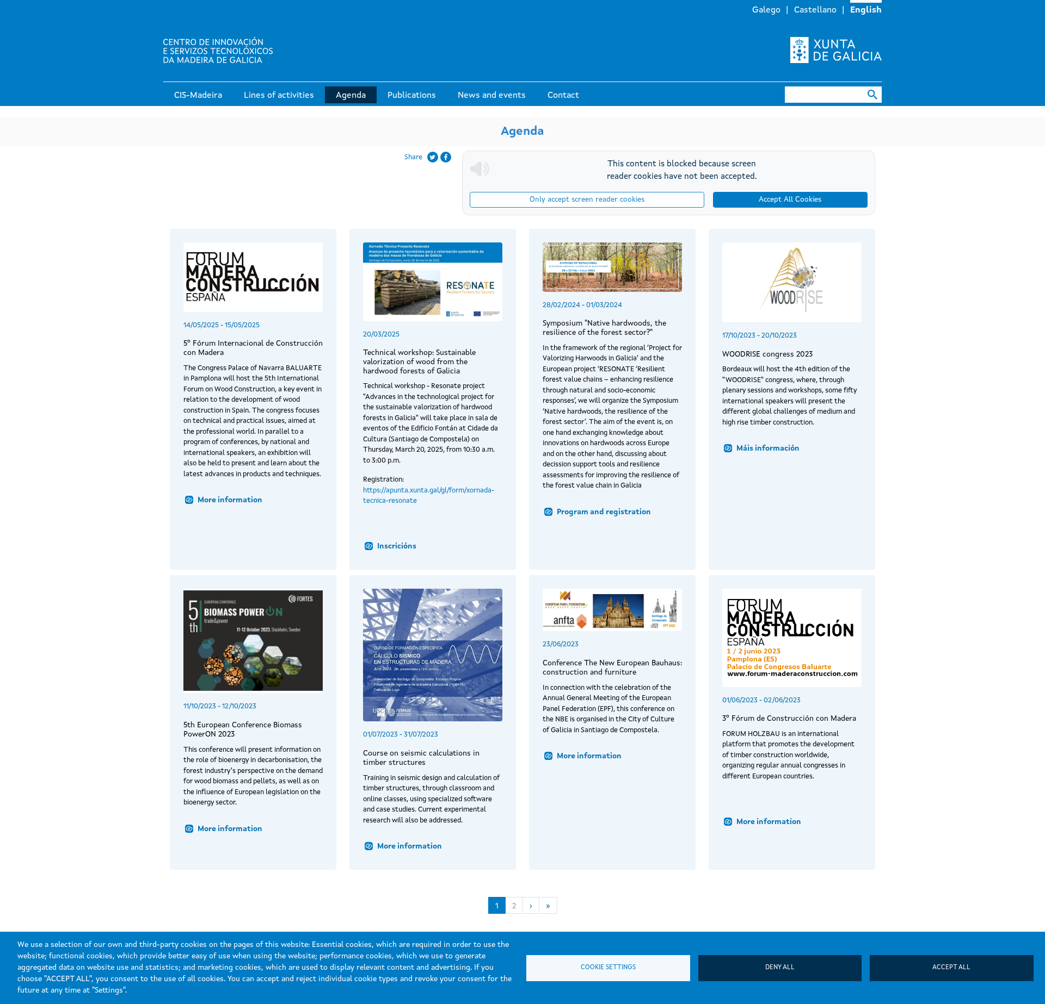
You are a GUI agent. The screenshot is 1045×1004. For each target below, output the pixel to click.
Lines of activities (279, 95)
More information (229, 500)
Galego (766, 10)
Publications (412, 95)
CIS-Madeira (198, 95)
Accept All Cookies (790, 199)
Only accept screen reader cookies (587, 199)
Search (873, 94)
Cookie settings (608, 967)
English (866, 10)
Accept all (951, 967)
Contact (563, 95)
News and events (492, 95)
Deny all (780, 967)
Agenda (351, 95)
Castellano (815, 10)
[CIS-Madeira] (218, 50)
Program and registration (603, 512)
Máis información (767, 448)
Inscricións (396, 546)
